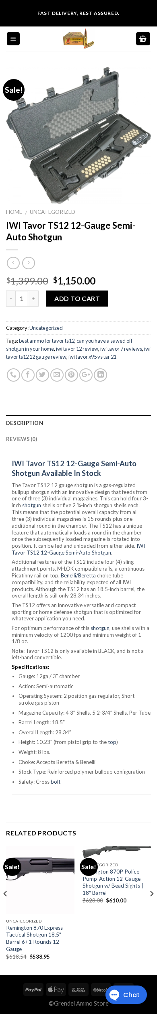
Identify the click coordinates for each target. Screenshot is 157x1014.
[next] (151, 909)
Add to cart (77, 298)
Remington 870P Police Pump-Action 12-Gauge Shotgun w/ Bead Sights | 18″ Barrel (113, 882)
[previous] (6, 909)
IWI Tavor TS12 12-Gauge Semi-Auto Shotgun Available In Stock (74, 468)
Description (24, 423)
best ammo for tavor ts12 (46, 340)
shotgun (32, 505)
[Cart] (143, 38)
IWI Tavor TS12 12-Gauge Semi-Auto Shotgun (78, 549)
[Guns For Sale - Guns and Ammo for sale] (78, 38)
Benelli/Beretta (78, 575)
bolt (55, 781)
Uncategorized (52, 212)
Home (14, 212)
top (112, 742)
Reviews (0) (21, 439)
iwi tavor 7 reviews (121, 348)
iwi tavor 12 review (77, 348)
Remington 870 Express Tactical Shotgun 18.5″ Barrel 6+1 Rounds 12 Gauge (34, 938)
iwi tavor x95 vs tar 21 (92, 357)
